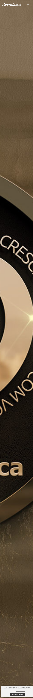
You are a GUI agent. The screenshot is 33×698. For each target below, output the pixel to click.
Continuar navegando (17, 694)
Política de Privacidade (20, 691)
